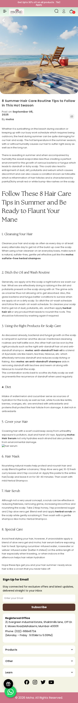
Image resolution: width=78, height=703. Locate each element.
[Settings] (64, 11)
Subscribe (39, 607)
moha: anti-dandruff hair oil (43, 350)
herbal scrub (63, 511)
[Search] (56, 11)
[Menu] (5, 12)
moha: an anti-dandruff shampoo (38, 361)
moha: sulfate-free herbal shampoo (38, 256)
